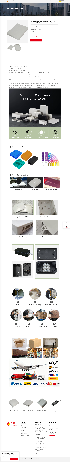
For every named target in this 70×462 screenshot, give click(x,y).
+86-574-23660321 (57, 430)
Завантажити (53, 0)
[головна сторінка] (9, 1)
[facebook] (52, 435)
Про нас (24, 0)
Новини (35, 0)
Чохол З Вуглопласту (39, 430)
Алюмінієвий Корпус (39, 441)
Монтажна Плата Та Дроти (41, 447)
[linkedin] (54, 435)
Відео (47, 0)
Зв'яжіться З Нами (17, 2)
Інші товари (39, 59)
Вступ (30, 59)
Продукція (30, 0)
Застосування (42, 0)
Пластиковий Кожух (39, 443)
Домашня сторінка (17, 0)
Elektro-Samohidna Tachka (41, 440)
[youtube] (50, 435)
